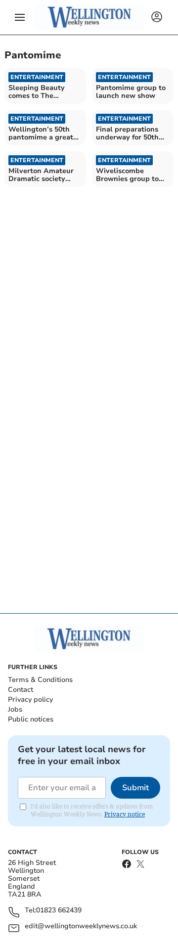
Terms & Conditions (40, 679)
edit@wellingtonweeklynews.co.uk (81, 926)
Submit (135, 787)
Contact (20, 689)
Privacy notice (124, 814)
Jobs (15, 709)
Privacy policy (30, 699)
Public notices (30, 719)
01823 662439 (59, 910)
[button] (20, 17)
